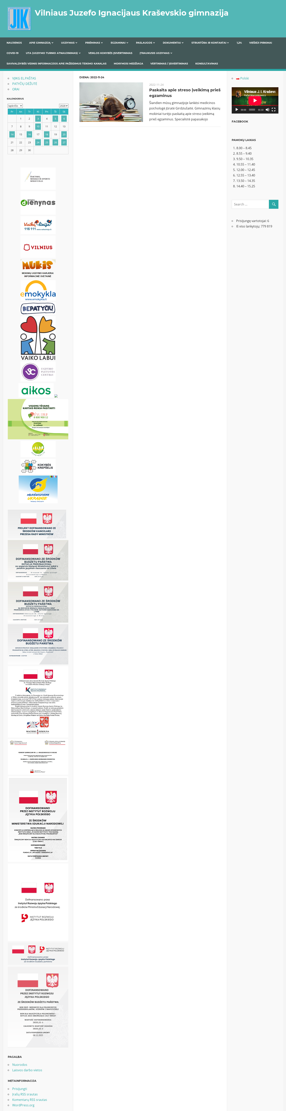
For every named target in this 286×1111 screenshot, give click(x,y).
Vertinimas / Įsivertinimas (169, 63)
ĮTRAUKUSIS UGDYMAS (154, 53)
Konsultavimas (206, 63)
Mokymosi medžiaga (128, 63)
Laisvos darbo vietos (27, 1070)
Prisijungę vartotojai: (251, 221)
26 (55, 142)
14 (12, 134)
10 (38, 126)
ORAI (15, 89)
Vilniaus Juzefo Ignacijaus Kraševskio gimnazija (132, 13)
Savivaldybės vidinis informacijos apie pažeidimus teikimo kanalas (56, 63)
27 (64, 142)
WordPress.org (23, 1105)
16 (29, 134)
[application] (255, 100)
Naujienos (14, 42)
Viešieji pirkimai (260, 42)
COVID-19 (12, 53)
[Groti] (237, 110)
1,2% (239, 42)
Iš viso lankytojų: (248, 226)
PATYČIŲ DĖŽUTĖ (24, 84)
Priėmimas (92, 42)
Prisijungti (19, 1089)
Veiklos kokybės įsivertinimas (110, 53)
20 (64, 134)
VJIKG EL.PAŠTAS (24, 78)
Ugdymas (68, 42)
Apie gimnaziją (40, 42)
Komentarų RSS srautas (29, 1100)
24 (38, 142)
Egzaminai (118, 42)
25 (46, 142)
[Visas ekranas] (273, 110)
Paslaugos (144, 42)
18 (46, 134)
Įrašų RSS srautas (25, 1094)
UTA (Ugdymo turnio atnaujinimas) (52, 53)
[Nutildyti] (267, 110)
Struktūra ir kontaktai (208, 42)
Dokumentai (172, 42)
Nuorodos (19, 1065)
